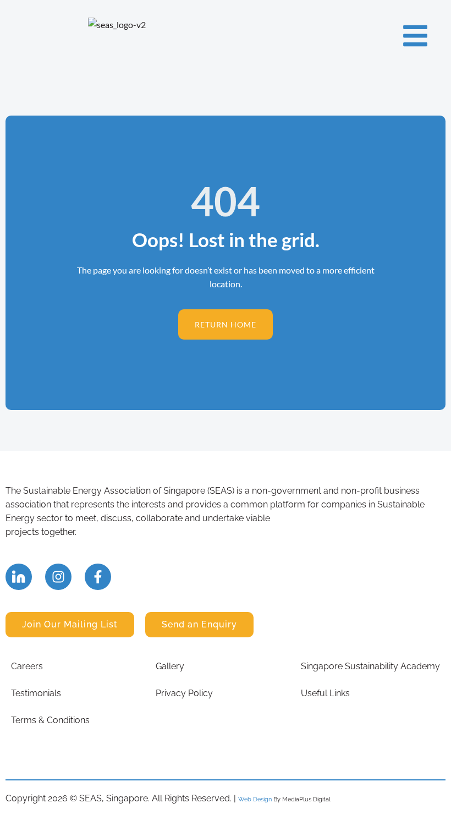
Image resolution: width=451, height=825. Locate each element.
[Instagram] (58, 577)
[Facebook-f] (98, 577)
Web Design (255, 799)
